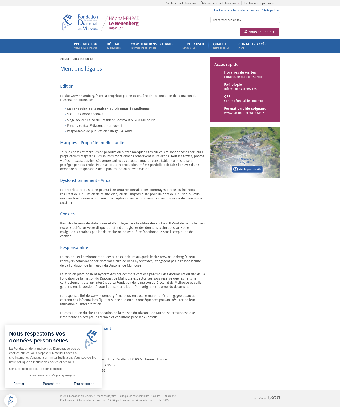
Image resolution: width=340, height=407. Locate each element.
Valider (274, 20)
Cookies (155, 396)
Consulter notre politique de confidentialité (35, 368)
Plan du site (169, 396)
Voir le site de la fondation (181, 3)
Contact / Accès (252, 45)
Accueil (62, 46)
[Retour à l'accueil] (116, 15)
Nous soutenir (259, 32)
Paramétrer (51, 383)
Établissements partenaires (259, 3)
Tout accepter (84, 383)
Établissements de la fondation (219, 3)
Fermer (18, 383)
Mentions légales (106, 396)
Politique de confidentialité (134, 396)
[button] (10, 400)
